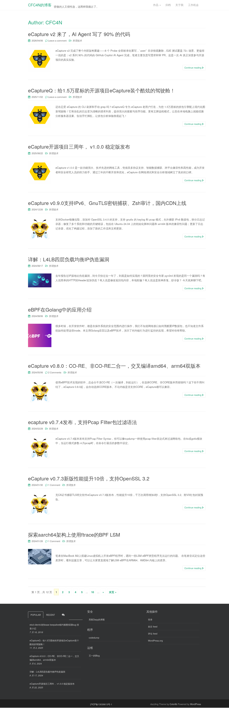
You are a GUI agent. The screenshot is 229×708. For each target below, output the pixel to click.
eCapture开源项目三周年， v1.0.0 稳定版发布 (79, 146)
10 (92, 592)
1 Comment (54, 485)
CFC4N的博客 (40, 4)
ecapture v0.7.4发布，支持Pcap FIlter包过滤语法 (82, 421)
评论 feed (152, 633)
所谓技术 (77, 40)
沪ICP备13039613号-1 (101, 704)
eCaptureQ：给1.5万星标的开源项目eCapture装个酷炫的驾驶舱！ (101, 90)
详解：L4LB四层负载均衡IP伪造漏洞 (68, 259)
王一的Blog (94, 655)
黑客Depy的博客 (97, 619)
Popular (36, 614)
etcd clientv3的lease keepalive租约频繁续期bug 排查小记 (54, 626)
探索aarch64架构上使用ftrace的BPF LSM (74, 534)
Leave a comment (57, 40)
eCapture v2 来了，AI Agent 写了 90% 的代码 (79, 33)
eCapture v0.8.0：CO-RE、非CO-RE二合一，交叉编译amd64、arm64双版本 (114, 365)
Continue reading (193, 67)
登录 (150, 619)
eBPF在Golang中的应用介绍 (60, 309)
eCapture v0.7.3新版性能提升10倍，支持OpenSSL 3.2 (88, 478)
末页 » (112, 592)
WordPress (195, 704)
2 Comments (54, 372)
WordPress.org (155, 640)
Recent (50, 614)
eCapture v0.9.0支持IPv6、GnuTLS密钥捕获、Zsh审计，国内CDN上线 (107, 202)
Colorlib (173, 704)
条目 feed (152, 626)
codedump (94, 637)
